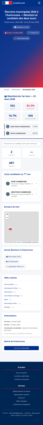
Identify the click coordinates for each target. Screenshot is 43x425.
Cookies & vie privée (21, 379)
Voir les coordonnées (21, 348)
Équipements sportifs (21, 395)
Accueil (6, 90)
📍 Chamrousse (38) (21, 38)
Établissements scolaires (21, 391)
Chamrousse (16, 90)
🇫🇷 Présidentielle (12, 262)
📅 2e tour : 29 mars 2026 (14, 33)
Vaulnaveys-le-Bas (12, 303)
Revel (8, 299)
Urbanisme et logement (21, 404)
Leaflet (18, 242)
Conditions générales (21, 376)
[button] (10, 228)
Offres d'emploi (21, 401)
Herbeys (9, 307)
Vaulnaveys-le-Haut (12, 288)
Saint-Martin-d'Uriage (13, 296)
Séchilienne (10, 292)
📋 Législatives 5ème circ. (15, 266)
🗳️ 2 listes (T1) (33, 33)
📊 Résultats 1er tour (21, 27)
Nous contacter (21, 373)
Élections (21, 398)
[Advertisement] (21, 63)
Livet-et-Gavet (10, 284)
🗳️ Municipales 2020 (13, 257)
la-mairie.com (17, 413)
